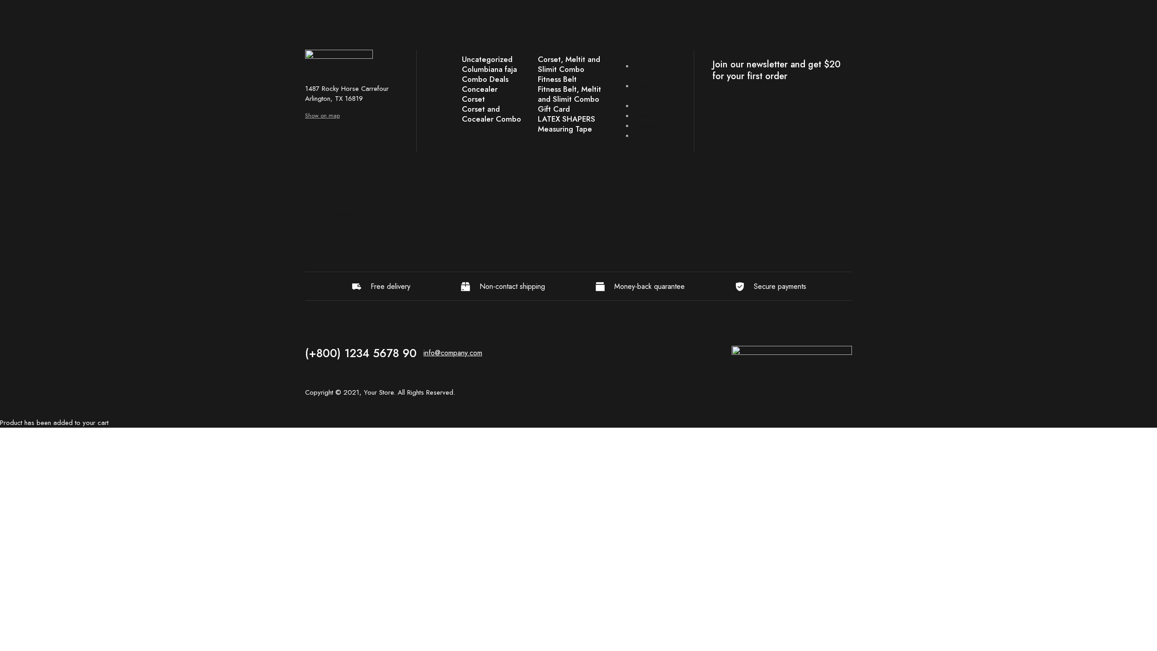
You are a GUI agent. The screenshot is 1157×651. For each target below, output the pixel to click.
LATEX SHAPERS (566, 118)
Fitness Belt (557, 79)
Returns (644, 136)
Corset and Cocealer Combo (491, 114)
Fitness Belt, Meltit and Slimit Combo (569, 94)
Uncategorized (487, 59)
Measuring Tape (565, 128)
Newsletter (648, 116)
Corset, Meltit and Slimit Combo (569, 64)
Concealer (480, 89)
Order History (644, 91)
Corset (473, 99)
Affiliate (644, 126)
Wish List (646, 106)
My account (645, 71)
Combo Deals (485, 79)
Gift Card (554, 109)
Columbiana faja (489, 69)
